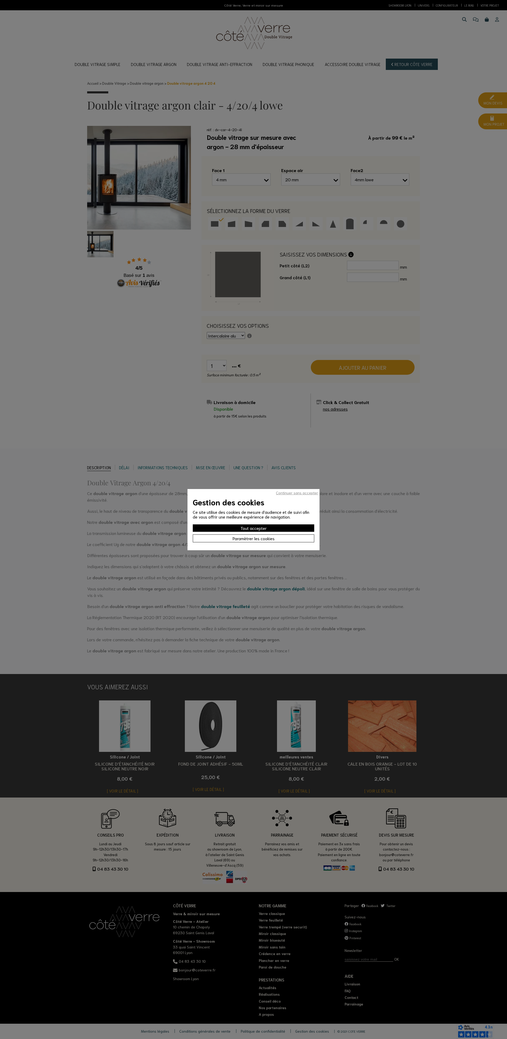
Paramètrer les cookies (254, 538)
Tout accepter (254, 528)
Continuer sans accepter (297, 492)
